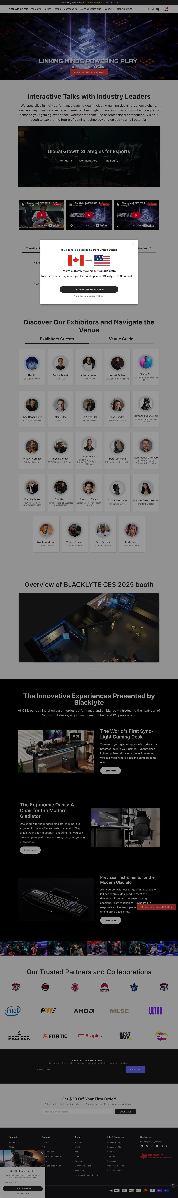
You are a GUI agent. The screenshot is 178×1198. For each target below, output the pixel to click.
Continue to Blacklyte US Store (89, 289)
